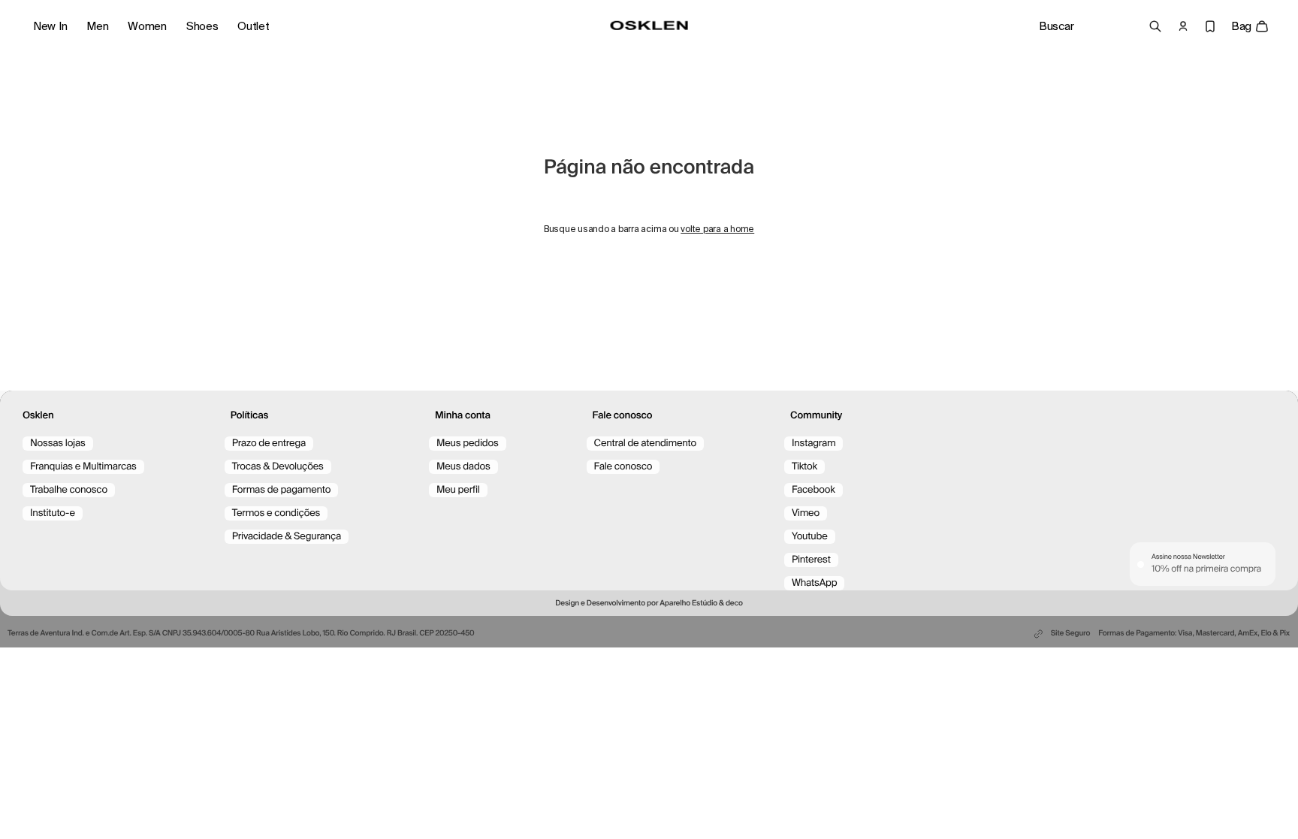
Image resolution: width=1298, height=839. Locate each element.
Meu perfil (458, 490)
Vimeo (806, 513)
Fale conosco (623, 466)
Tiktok (804, 466)
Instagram (814, 443)
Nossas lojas (58, 443)
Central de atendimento (645, 443)
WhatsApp (814, 583)
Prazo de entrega (269, 443)
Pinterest (811, 560)
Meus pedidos (467, 443)
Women (147, 26)
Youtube (810, 536)
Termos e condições (276, 513)
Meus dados (463, 466)
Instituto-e (52, 513)
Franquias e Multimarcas (83, 466)
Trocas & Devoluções (278, 466)
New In (50, 26)
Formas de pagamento (281, 490)
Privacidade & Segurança (286, 536)
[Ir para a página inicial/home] (649, 25)
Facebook (813, 490)
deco (734, 603)
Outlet (253, 26)
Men (97, 26)
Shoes (202, 26)
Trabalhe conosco (68, 490)
